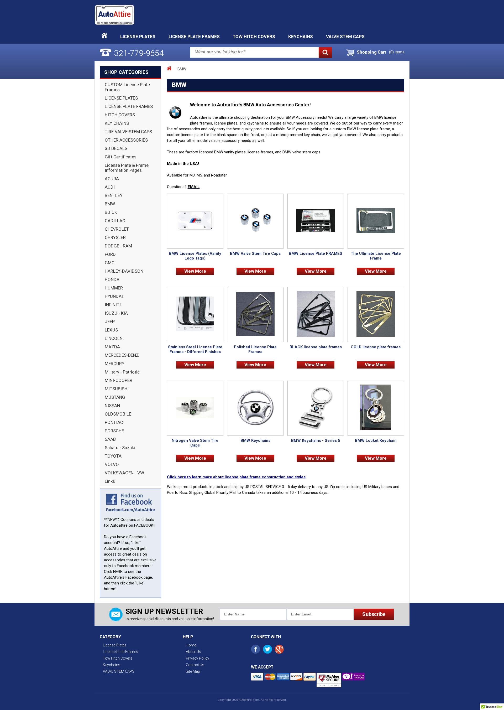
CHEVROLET (117, 229)
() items (397, 52)
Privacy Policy (197, 658)
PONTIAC (114, 422)
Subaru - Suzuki (120, 447)
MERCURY (114, 363)
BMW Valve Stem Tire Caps (255, 253)
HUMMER (114, 288)
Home (191, 645)
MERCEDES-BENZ (122, 355)
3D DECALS (116, 148)
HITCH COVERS (120, 114)
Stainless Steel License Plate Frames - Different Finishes (195, 349)
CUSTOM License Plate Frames (127, 87)
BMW (110, 203)
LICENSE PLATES (121, 98)
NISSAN (112, 405)
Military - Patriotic (122, 372)
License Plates (137, 36)
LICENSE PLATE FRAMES (129, 106)
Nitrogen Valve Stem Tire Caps (195, 443)
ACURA (112, 178)
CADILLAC (115, 220)
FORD (110, 254)
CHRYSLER (115, 237)
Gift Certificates (120, 156)
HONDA (112, 279)
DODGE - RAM (118, 245)
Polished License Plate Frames (255, 349)
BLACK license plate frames (316, 347)
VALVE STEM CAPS (345, 36)
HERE (117, 571)
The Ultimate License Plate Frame (376, 256)
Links (110, 481)
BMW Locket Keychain (376, 440)
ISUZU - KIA (116, 313)
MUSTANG (115, 397)
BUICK (111, 212)
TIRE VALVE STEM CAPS (128, 131)
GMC (109, 262)
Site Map (193, 671)
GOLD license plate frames (376, 347)
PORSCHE (114, 430)
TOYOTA (113, 456)
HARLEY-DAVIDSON (124, 271)
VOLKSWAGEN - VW (124, 472)
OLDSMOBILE (118, 414)
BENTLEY (114, 195)
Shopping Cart (371, 52)
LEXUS (111, 330)
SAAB (110, 439)
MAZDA (112, 346)
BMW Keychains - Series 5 (315, 440)
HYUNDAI (114, 296)
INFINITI (113, 304)
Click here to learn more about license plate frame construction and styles (236, 477)
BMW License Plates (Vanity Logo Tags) (195, 256)
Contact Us (195, 665)
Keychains (300, 36)
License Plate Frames (194, 36)
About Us (193, 652)
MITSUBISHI (117, 388)
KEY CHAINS (117, 123)
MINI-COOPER (118, 380)
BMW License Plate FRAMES (315, 253)
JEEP (110, 321)
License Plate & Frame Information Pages (127, 168)
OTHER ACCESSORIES (126, 140)
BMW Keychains (255, 440)
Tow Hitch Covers (254, 36)
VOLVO (112, 464)
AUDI (110, 187)
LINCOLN (114, 338)
